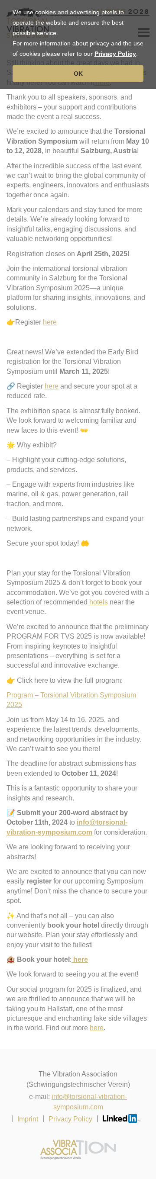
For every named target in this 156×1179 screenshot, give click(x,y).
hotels (98, 602)
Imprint (27, 1119)
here (50, 322)
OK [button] (78, 73)
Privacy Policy (115, 53)
